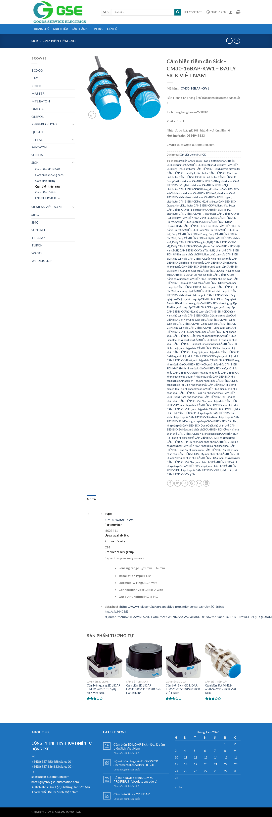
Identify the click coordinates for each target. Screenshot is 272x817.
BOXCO (37, 70)
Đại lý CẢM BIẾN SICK (223, 217)
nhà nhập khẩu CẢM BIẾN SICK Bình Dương (202, 340)
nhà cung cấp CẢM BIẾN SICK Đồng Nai (195, 278)
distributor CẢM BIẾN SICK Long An (211, 197)
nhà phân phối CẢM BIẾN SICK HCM (199, 437)
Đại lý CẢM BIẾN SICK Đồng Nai (191, 230)
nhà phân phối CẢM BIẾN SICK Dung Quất (190, 425)
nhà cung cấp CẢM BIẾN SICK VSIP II (194, 327)
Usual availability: (117, 535)
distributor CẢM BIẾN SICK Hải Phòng (187, 189)
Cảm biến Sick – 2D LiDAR (131, 794)
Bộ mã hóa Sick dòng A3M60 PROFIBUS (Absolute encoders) (135, 779)
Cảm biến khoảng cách (49, 175)
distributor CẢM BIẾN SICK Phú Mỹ (186, 201)
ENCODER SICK (45, 198)
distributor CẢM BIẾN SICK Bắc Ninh (193, 165)
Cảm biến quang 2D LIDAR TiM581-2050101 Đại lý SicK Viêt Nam (103, 689)
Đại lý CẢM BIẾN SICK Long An (189, 242)
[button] (204, 116)
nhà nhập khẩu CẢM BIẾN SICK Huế (206, 368)
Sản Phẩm (79, 28)
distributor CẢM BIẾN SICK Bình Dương (205, 168)
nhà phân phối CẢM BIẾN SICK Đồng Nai (211, 429)
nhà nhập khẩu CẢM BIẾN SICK (207, 331)
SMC (34, 222)
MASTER (37, 93)
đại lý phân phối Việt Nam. (196, 254)
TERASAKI (39, 238)
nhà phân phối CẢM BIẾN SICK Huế (218, 441)
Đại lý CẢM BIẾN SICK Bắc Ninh (184, 221)
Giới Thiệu (60, 28)
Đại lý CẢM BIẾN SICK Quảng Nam (190, 246)
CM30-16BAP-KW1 (195, 88)
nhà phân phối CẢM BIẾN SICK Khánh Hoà (190, 445)
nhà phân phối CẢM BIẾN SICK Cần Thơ (216, 421)
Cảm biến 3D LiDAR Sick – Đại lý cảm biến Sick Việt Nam (139, 746)
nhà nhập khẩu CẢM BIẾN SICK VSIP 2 (201, 405)
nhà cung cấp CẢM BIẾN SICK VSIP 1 (210, 319)
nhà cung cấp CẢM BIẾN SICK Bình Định (188, 266)
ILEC (34, 78)
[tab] (91, 499)
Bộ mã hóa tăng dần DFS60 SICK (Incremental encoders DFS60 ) (135, 763)
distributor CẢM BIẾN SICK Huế (198, 193)
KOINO (36, 86)
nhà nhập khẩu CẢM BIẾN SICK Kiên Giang (208, 388)
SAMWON (39, 147)
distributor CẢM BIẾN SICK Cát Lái (186, 177)
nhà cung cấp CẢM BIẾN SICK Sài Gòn (193, 315)
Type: (108, 513)
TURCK (36, 245)
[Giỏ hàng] (238, 12)
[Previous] (87, 676)
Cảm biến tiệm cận (59, 41)
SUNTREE (38, 230)
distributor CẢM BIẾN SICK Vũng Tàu (189, 217)
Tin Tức (97, 28)
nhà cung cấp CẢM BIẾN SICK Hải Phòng (209, 282)
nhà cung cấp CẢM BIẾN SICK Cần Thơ (207, 270)
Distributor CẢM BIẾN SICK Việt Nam (201, 205)
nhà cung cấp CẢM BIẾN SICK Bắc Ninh (194, 258)
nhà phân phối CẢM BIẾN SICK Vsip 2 (187, 466)
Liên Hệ (112, 28)
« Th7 (178, 787)
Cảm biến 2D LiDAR (47, 169)
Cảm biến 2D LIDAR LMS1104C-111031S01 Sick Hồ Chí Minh (143, 689)
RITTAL (36, 139)
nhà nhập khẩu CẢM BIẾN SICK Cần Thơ (202, 348)
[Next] (240, 676)
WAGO (36, 253)
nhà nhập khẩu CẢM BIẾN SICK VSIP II (213, 409)
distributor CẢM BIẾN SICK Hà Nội (209, 185)
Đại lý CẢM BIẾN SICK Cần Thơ (193, 226)
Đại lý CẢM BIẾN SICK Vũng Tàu (190, 250)
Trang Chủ (41, 28)
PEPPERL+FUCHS (44, 124)
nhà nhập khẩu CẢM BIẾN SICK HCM (187, 364)
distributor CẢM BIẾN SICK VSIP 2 (211, 209)
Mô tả (91, 499)
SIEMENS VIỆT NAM (46, 207)
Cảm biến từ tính (45, 192)
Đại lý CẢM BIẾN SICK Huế (192, 238)
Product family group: (120, 552)
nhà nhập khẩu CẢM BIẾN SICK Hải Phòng (216, 360)
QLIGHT (37, 132)
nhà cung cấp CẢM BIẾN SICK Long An (198, 307)
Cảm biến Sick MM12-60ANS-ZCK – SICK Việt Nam (220, 689)
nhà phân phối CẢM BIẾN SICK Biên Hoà (195, 417)
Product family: (115, 541)
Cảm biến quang (45, 180)
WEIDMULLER (41, 260)
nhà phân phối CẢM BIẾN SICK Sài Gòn (202, 458)
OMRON (37, 116)
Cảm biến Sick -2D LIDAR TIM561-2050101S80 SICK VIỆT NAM (183, 689)
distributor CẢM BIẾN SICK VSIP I (185, 213)
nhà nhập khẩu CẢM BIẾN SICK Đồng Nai (199, 356)
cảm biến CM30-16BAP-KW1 (193, 160)
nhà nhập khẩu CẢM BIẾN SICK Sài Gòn (208, 396)
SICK (34, 41)
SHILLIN (37, 155)
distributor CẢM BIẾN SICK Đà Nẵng (200, 181)
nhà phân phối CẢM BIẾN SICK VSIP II (200, 470)
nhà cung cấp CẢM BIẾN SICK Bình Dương (213, 262)
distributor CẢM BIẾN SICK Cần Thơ (217, 173)
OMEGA (37, 109)
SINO (35, 214)
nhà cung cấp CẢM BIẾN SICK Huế (196, 291)
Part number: (113, 524)
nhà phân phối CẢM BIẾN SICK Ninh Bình (211, 450)
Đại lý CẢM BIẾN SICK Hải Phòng (189, 234)
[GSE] (63, 12)
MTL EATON (40, 101)
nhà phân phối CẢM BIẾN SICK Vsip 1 (216, 462)
